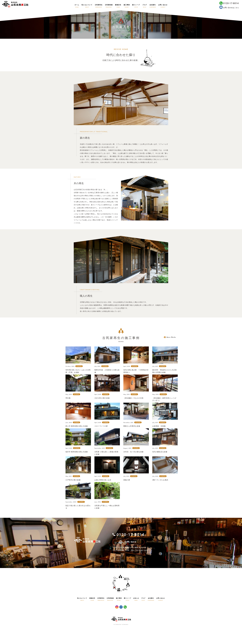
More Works (171, 337)
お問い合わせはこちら (231, 7)
